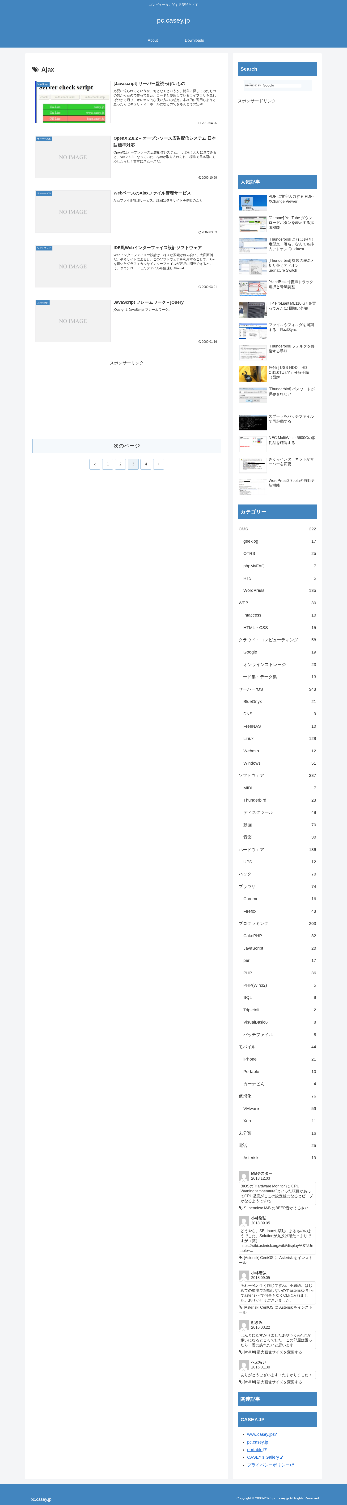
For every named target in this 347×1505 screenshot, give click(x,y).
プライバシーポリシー (268, 1465)
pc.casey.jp (257, 1442)
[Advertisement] (126, 400)
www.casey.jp (260, 1434)
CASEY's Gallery (263, 1457)
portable (254, 1449)
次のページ (127, 446)
